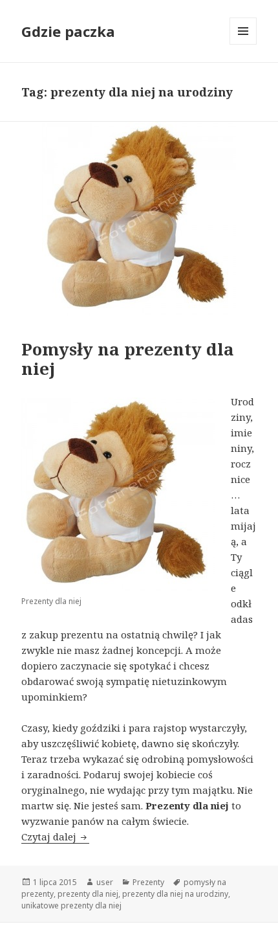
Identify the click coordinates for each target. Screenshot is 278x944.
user (104, 882)
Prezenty (148, 882)
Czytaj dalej (55, 836)
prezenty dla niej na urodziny (175, 893)
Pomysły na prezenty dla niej (127, 358)
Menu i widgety (243, 44)
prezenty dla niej (88, 893)
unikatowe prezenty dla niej (71, 905)
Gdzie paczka (68, 31)
